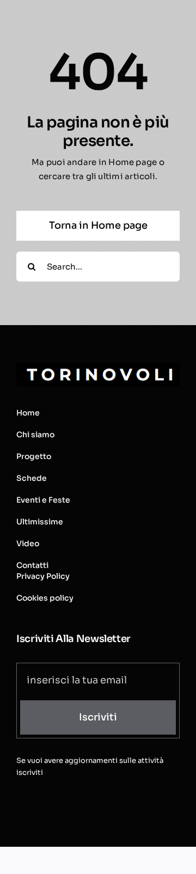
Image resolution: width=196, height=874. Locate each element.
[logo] (98, 367)
